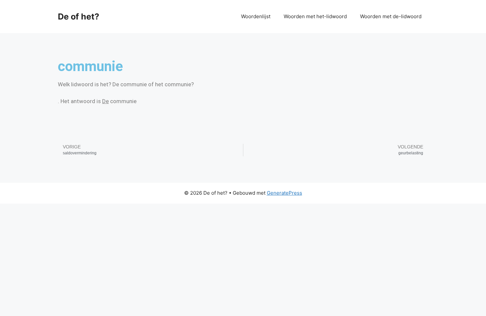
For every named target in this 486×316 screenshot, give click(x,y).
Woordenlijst (255, 16)
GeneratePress (284, 193)
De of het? (78, 16)
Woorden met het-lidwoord (315, 16)
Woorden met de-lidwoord (391, 16)
